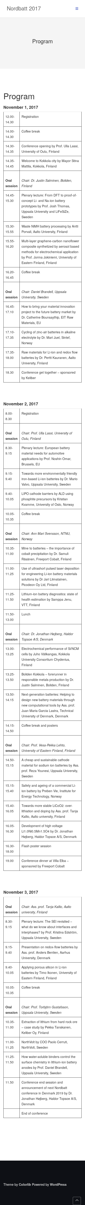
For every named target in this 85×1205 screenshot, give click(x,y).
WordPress (58, 1184)
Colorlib (25, 1184)
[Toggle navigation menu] (77, 9)
